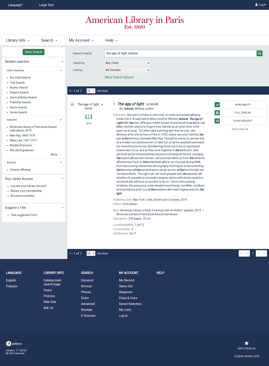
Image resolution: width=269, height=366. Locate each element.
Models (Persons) (21, 145)
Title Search (17, 82)
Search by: (79, 62)
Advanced (88, 304)
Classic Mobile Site (246, 356)
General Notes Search (23, 97)
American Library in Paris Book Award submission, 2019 (33, 128)
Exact (85, 298)
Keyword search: (83, 53)
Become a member (23, 196)
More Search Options (119, 77)
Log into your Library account (28, 186)
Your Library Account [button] (19, 179)
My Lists (125, 310)
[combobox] (127, 63)
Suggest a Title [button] (15, 208)
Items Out (126, 286)
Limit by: (78, 70)
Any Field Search (20, 77)
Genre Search (18, 107)
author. (139, 108)
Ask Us (48, 308)
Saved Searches (130, 304)
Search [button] (47, 40)
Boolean (86, 310)
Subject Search (19, 92)
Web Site (50, 302)
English (11, 280)
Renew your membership (26, 191)
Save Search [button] (33, 52)
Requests (125, 292)
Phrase (86, 292)
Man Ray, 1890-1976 (22, 135)
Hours (48, 290)
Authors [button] (11, 162)
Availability (243, 104)
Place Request (242, 120)
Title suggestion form (24, 215)
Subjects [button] (12, 119)
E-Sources (88, 316)
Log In (262, 4)
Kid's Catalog (247, 348)
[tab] (33, 61)
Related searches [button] (17, 61)
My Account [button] (80, 40)
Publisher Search (20, 102)
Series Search (18, 112)
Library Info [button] (16, 40)
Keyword (87, 280)
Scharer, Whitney (20, 169)
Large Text (46, 5)
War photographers (22, 150)
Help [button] (110, 40)
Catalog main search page (52, 282)
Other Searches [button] (15, 70)
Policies (49, 296)
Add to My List (240, 129)
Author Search (19, 87)
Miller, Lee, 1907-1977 (23, 140)
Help (160, 273)
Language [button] (13, 273)
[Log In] (256, 4)
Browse (86, 286)
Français (12, 286)
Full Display (243, 112)
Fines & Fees (128, 298)
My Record (126, 280)
